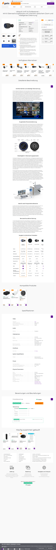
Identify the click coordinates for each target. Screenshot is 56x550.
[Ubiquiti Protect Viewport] (6, 436)
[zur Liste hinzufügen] (37, 20)
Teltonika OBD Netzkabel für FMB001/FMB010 (39, 460)
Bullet (42, 6)
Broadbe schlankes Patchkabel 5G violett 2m (39, 461)
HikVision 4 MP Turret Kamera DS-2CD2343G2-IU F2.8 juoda (41, 457)
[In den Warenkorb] (9, 305)
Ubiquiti (14, 6)
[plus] (52, 22)
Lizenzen (5, 460)
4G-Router (20, 455)
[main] (6, 3)
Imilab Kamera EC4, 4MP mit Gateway (48, 71)
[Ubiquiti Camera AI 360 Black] (23, 436)
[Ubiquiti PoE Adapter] (14, 293)
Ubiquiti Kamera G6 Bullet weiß (5, 71)
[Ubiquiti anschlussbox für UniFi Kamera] (23, 293)
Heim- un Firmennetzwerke (8, 455)
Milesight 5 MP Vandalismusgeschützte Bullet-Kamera (20, 71)
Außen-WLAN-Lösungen (7, 457)
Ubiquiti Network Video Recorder (14, 442)
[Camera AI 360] (30, 240)
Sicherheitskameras (28, 6)
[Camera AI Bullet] (36, 240)
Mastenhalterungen (38, 383)
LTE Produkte (6, 456)
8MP (35, 321)
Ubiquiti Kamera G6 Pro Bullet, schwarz (33, 71)
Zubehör (20, 461)
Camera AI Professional (23, 244)
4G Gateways (21, 460)
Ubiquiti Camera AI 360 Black (23, 442)
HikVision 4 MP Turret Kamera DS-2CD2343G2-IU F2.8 (40, 455)
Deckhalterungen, (38, 382)
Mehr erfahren (4, 546)
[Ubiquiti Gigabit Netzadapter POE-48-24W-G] (6, 293)
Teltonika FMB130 (35, 456)
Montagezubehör (21, 457)
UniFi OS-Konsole (21, 456)
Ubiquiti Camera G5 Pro (12, 71)
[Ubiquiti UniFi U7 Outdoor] (31, 436)
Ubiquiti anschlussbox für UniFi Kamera (22, 298)
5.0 (20, 20)
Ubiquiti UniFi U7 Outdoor (30, 442)
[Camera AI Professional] (23, 240)
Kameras (30, 31)
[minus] (42, 22)
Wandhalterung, (37, 381)
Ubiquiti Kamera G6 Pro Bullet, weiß (26, 71)
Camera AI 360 (30, 244)
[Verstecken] (52, 86)
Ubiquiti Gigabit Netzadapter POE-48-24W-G (6, 298)
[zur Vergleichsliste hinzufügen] (36, 20)
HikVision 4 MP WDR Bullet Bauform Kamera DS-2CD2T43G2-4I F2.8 (41, 71)
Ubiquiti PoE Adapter (14, 297)
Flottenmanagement (7, 461)
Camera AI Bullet (37, 244)
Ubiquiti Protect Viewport (5, 442)
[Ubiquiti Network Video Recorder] (14, 436)
